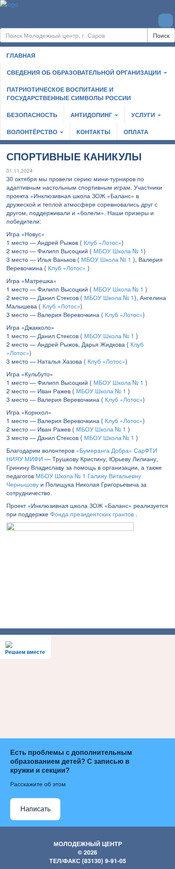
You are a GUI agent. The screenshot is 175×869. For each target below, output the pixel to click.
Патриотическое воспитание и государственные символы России (69, 93)
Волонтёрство (33, 131)
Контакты (93, 131)
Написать (35, 809)
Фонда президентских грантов (92, 514)
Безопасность (32, 114)
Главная (20, 55)
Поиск (161, 35)
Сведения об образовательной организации (85, 72)
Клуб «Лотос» (102, 242)
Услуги (144, 114)
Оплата (136, 131)
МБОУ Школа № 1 (118, 251)
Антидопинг (92, 114)
